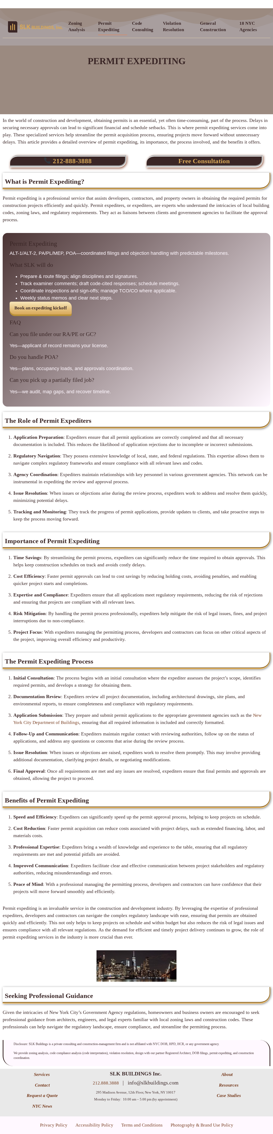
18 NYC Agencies (248, 26)
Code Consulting (142, 26)
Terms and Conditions (142, 1125)
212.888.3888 (106, 1083)
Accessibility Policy (94, 1125)
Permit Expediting (108, 26)
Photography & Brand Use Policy (202, 1125)
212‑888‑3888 (71, 161)
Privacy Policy (53, 1125)
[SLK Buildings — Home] (35, 27)
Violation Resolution (173, 26)
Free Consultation (204, 161)
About (227, 1074)
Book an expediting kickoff (40, 307)
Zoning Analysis (76, 26)
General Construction (213, 26)
